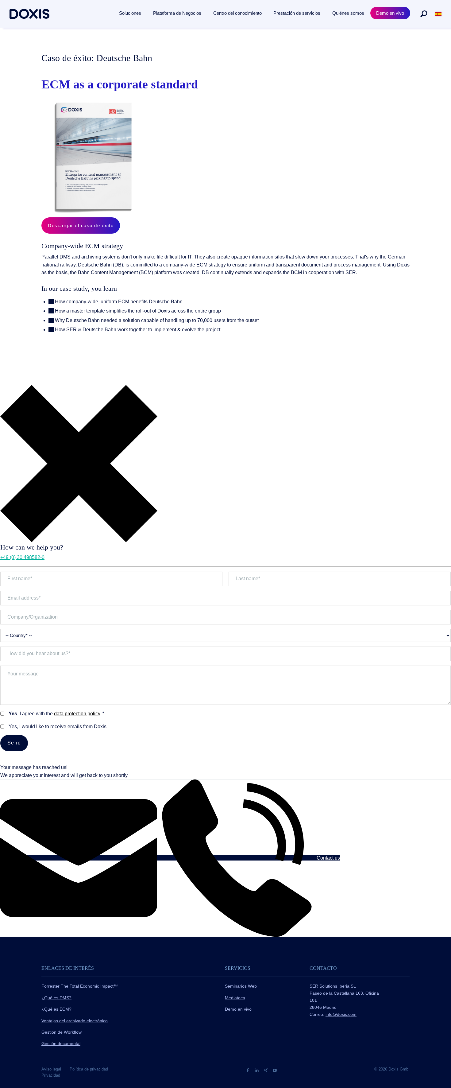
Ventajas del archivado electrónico (74, 1020)
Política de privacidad (89, 1069)
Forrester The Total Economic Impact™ (79, 986)
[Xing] (266, 1070)
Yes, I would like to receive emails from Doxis (57, 726)
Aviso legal (51, 1069)
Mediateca (235, 997)
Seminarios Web (241, 986)
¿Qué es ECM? (56, 1009)
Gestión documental (60, 1043)
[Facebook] (248, 1070)
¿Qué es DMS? (56, 997)
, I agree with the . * (56, 713)
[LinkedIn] (257, 1070)
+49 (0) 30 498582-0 (22, 557)
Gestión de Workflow (61, 1032)
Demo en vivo (238, 1009)
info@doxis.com (341, 1014)
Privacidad (50, 1075)
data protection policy (77, 713)
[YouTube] (275, 1070)
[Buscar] (423, 13)
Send (14, 742)
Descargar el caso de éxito (81, 225)
